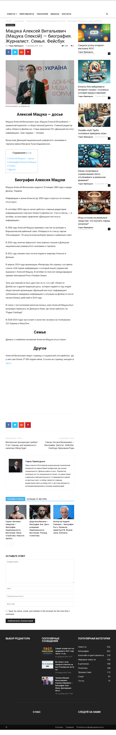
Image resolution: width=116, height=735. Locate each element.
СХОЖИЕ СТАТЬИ (15, 499)
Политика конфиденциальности (90, 727)
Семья (11, 166)
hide (29, 153)
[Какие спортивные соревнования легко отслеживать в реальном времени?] (94, 155)
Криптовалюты (27, 14)
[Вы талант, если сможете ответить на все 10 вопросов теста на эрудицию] (47, 665)
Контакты (66, 14)
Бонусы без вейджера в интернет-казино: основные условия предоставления (93, 89)
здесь (8, 363)
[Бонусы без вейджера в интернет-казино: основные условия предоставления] (94, 71)
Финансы (55, 14)
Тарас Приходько (15, 46)
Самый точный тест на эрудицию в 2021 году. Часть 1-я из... (64, 651)
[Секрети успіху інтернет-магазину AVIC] (94, 33)
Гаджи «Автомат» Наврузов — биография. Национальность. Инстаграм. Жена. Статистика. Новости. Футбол (15, 530)
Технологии (42, 14)
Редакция (70, 727)
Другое (11, 169)
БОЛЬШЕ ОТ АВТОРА (37, 499)
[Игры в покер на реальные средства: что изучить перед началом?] (94, 202)
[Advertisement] (40, 388)
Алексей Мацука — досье (20, 158)
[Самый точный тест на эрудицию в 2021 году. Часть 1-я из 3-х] (47, 651)
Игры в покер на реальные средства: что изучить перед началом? (94, 220)
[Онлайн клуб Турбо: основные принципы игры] (94, 115)
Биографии (19, 21)
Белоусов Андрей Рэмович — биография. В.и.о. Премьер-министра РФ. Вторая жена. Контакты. (63, 527)
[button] (107, 14)
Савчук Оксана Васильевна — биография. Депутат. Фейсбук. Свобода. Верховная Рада (59, 445)
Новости (11, 14)
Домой (9, 21)
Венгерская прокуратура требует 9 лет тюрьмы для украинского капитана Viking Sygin (22, 445)
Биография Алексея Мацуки (21, 162)
